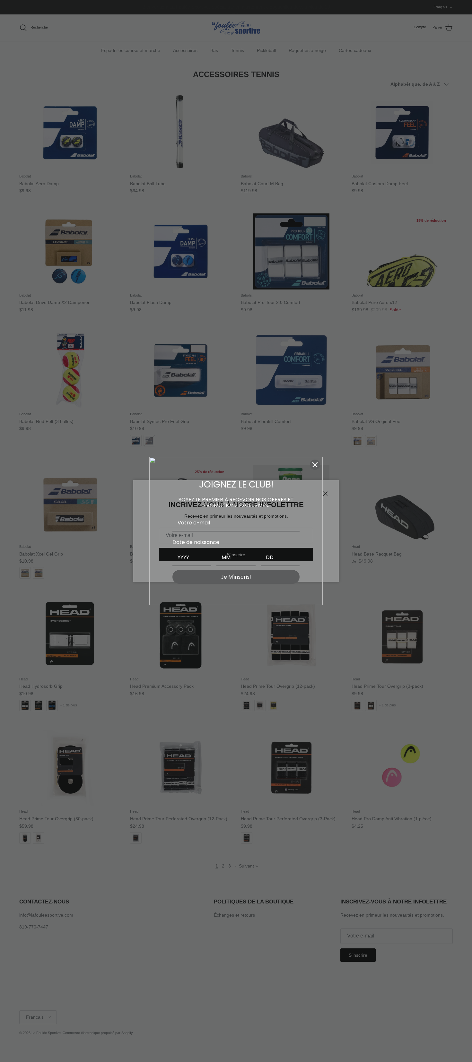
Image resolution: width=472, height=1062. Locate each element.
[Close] (315, 464)
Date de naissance (195, 542)
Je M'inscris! (236, 577)
